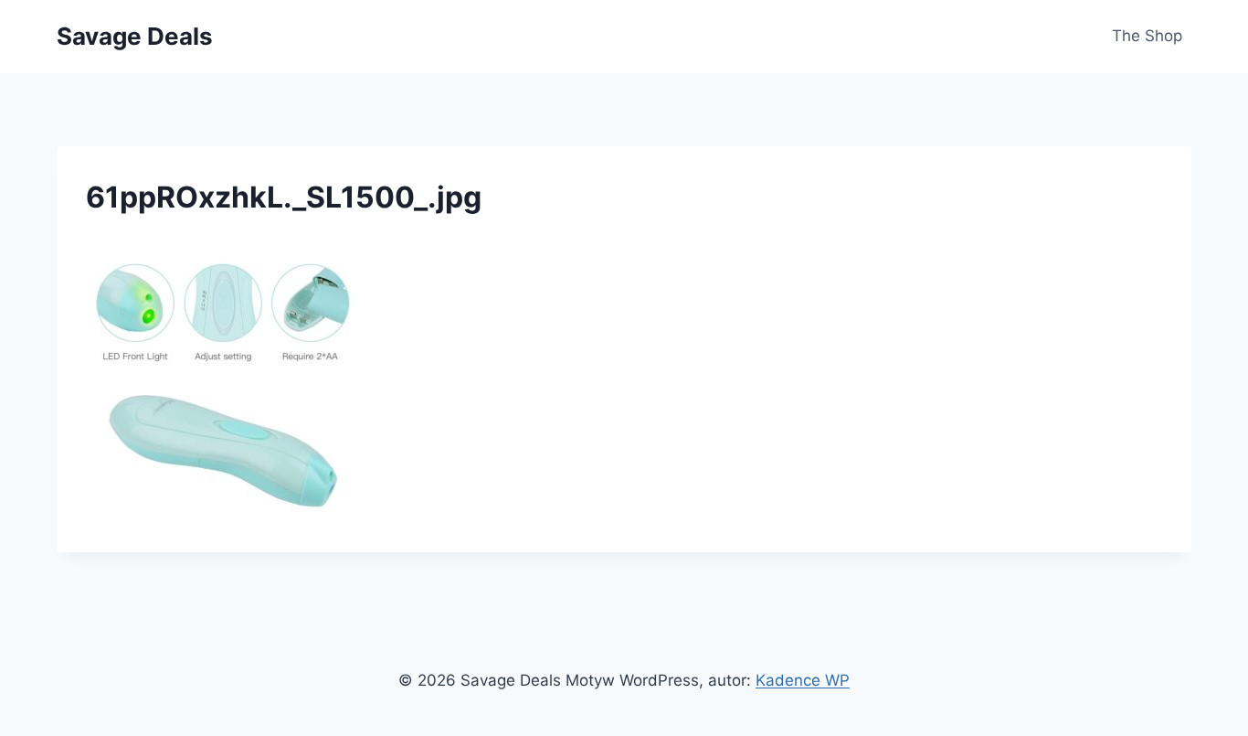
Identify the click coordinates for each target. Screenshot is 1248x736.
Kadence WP (803, 680)
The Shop (1147, 36)
